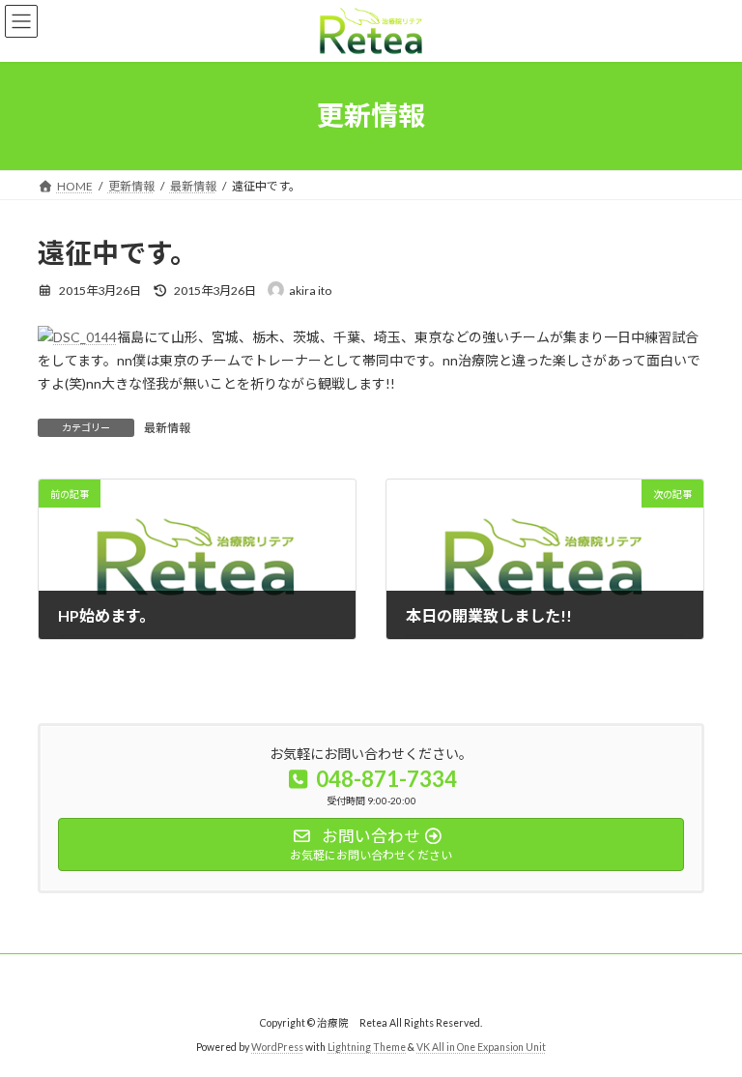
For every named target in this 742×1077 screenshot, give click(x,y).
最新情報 (167, 428)
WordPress (277, 1047)
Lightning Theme (367, 1047)
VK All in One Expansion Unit (481, 1047)
